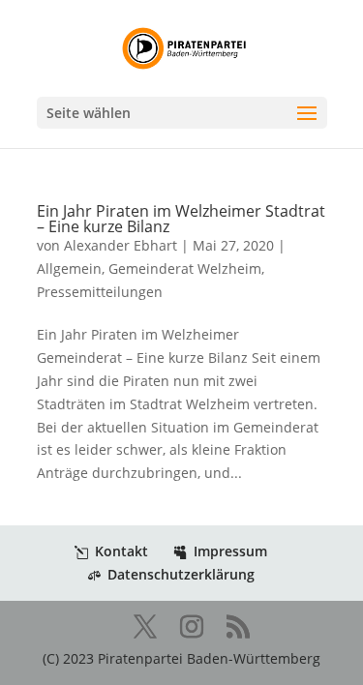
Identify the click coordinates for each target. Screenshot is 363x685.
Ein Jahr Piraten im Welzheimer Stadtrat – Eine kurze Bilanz (181, 218)
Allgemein (69, 268)
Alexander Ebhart (120, 245)
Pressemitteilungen (100, 292)
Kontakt (121, 551)
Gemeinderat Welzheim (184, 268)
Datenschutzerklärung (181, 574)
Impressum (230, 551)
